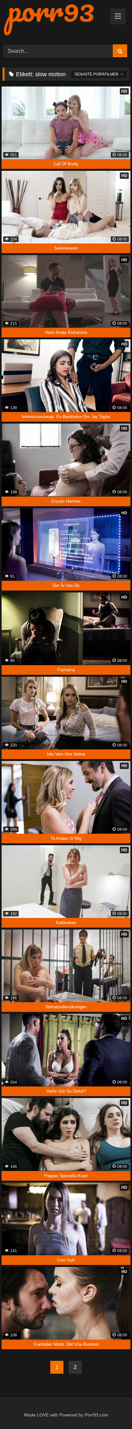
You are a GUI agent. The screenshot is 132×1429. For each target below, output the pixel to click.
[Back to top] (112, 1410)
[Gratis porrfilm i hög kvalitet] (54, 19)
